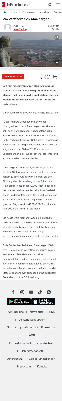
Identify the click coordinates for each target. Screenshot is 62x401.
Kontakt (42, 366)
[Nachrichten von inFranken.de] (15, 4)
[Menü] (58, 5)
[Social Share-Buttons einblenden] (44, 78)
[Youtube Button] (31, 292)
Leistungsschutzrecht (32, 320)
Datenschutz (15, 359)
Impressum (24, 366)
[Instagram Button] (22, 292)
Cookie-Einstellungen (42, 359)
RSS (52, 312)
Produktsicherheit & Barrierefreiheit (31, 343)
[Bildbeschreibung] (56, 62)
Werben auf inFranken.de (39, 327)
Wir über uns (15, 312)
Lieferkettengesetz (32, 351)
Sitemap (12, 327)
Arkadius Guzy (20, 29)
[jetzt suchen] (50, 5)
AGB (32, 335)
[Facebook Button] (13, 292)
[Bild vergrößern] (56, 37)
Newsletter (36, 312)
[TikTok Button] (40, 292)
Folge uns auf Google (13, 76)
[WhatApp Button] (49, 292)
